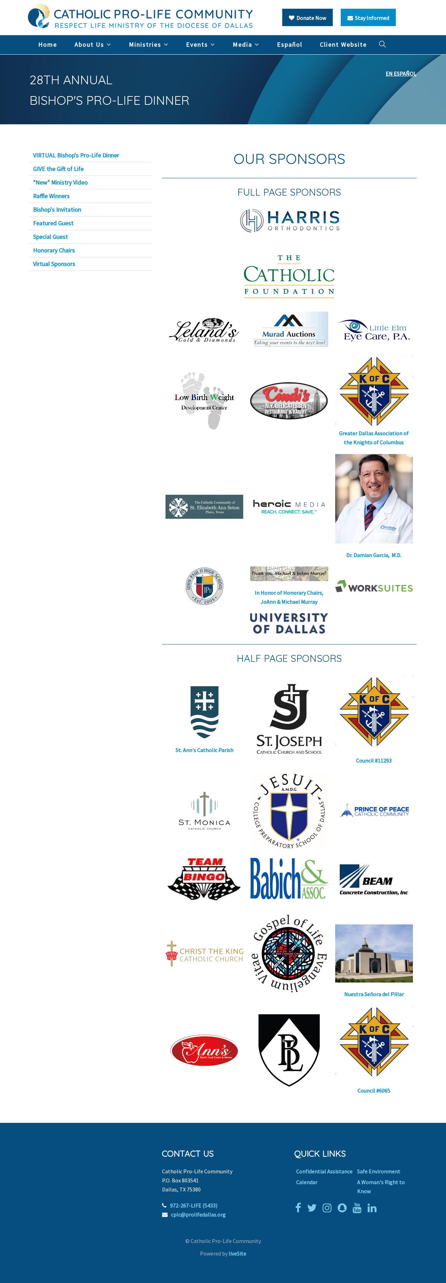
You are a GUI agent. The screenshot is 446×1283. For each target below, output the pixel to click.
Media (242, 44)
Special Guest (50, 237)
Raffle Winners (51, 196)
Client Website (343, 44)
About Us (89, 44)
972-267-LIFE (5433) (193, 1205)
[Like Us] (299, 1207)
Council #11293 (374, 760)
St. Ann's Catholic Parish (204, 749)
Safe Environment (378, 1171)
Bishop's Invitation (57, 209)
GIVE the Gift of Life (58, 169)
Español (289, 44)
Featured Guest (53, 223)
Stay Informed (371, 17)
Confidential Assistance (324, 1171)
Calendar (306, 1182)
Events (197, 44)
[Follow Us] (313, 1207)
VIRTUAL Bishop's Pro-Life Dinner (76, 155)
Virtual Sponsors (54, 264)
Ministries (145, 44)
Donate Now (310, 17)
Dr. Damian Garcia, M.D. (373, 554)
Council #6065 (373, 1090)
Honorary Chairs (54, 250)
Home (47, 44)
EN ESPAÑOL (401, 73)
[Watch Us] (359, 1207)
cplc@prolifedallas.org (198, 1214)
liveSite (237, 1253)
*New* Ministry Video (60, 182)
